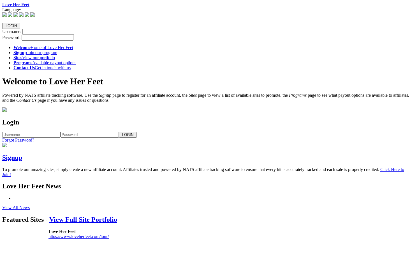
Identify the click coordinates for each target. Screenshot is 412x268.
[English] (4, 15)
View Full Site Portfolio (83, 219)
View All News (16, 207)
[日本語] (27, 15)
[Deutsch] (10, 15)
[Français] (21, 15)
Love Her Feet (15, 4)
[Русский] (32, 15)
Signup (12, 157)
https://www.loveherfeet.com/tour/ (78, 236)
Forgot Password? (18, 140)
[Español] (15, 15)
